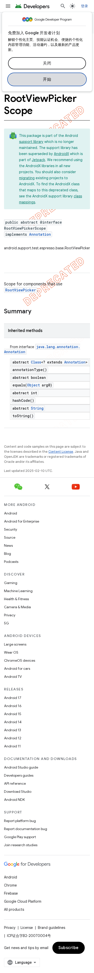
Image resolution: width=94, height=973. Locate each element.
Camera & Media (17, 607)
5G (6, 623)
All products (14, 909)
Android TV (13, 676)
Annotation (40, 234)
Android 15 (12, 714)
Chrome (10, 885)
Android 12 (12, 738)
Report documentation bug (25, 829)
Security (10, 529)
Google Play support (20, 837)
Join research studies (20, 845)
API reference (15, 783)
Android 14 (13, 722)
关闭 (47, 63)
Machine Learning (18, 591)
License (27, 928)
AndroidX (61, 153)
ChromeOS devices (19, 660)
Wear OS (11, 652)
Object (33, 385)
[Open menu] (8, 6)
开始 (47, 79)
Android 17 (12, 697)
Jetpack (38, 160)
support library (31, 141)
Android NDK (14, 799)
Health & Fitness (16, 599)
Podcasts (11, 561)
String (37, 408)
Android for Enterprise (21, 521)
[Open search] (63, 6)
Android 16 (13, 706)
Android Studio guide (21, 767)
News (8, 545)
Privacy (9, 615)
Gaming (10, 583)
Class (36, 362)
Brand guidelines (51, 928)
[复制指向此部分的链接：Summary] (36, 312)
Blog (7, 553)
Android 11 (12, 746)
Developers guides (18, 775)
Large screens (15, 644)
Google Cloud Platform (22, 901)
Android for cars (17, 668)
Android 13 (12, 730)
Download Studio (17, 791)
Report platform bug (20, 820)
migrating (27, 178)
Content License (60, 451)
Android (10, 513)
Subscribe (68, 947)
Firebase (11, 893)
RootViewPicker (20, 290)
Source (9, 537)
